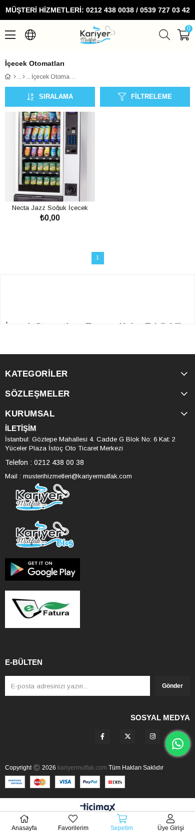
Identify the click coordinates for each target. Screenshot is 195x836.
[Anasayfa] (15, 77)
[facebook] (102, 736)
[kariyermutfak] (97, 497)
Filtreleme (151, 96)
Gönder (172, 685)
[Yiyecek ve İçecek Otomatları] (23, 77)
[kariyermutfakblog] (97, 534)
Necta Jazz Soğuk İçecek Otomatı (50, 207)
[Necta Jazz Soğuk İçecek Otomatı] (50, 157)
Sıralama (56, 96)
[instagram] (152, 736)
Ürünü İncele (61, 183)
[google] (97, 569)
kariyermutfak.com (82, 767)
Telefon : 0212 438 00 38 (44, 462)
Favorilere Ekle (39, 183)
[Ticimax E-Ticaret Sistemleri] (98, 808)
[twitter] (127, 736)
